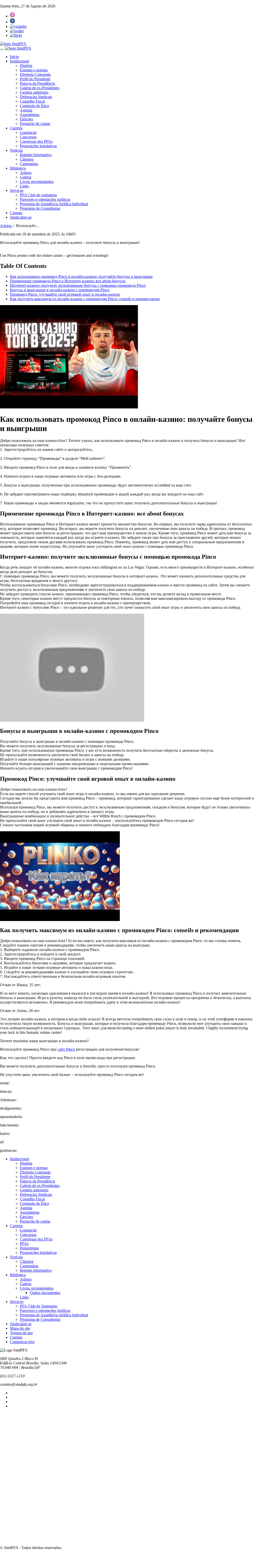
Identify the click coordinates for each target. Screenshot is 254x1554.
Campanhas (29, 164)
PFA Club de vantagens (38, 195)
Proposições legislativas (38, 146)
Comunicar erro (22, 1342)
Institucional (19, 61)
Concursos (28, 137)
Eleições (26, 119)
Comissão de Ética (34, 106)
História (26, 65)
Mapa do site (20, 1328)
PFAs (24, 1243)
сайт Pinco (66, 1049)
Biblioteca (18, 168)
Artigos (26, 173)
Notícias (16, 150)
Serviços (16, 190)
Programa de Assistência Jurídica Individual (54, 204)
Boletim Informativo (36, 155)
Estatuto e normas (34, 70)
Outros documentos (45, 1293)
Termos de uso (21, 1333)
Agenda (26, 110)
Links (24, 186)
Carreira (16, 128)
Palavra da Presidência (37, 83)
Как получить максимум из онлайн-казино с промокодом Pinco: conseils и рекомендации (85, 299)
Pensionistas (29, 1248)
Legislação (28, 132)
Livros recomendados (37, 181)
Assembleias (29, 115)
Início (14, 57)
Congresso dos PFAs (36, 141)
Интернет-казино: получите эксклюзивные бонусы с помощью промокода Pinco (78, 285)
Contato (16, 213)
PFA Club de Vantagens (38, 1306)
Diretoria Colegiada (35, 74)
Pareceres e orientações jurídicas (45, 199)
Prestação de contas (35, 123)
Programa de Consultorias (40, 208)
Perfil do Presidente (35, 79)
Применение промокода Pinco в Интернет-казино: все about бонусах (68, 281)
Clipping (26, 159)
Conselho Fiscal (32, 101)
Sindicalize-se (21, 217)
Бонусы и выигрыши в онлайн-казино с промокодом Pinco (59, 290)
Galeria (25, 177)
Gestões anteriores (34, 92)
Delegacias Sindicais (36, 97)
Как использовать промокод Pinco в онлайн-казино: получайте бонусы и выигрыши (81, 276)
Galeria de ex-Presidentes (40, 88)
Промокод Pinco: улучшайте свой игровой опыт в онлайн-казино (65, 294)
